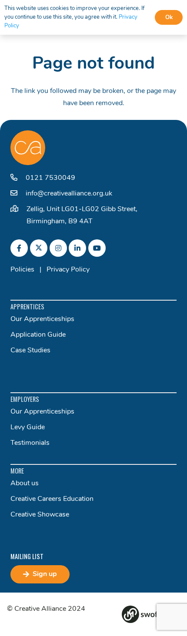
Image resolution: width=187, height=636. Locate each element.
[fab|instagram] (58, 248)
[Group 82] (151, 614)
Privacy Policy (68, 269)
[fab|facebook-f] (19, 248)
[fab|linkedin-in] (77, 248)
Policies (22, 269)
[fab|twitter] (38, 248)
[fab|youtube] (97, 248)
